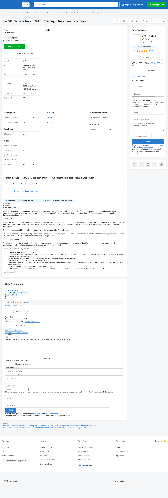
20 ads (15, 295)
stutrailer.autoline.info (13, 306)
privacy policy (36, 414)
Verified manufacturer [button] (17, 292)
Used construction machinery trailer (26, 426)
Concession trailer (64, 428)
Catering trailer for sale (28, 428)
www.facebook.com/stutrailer (16, 333)
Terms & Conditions (47, 447)
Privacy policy (45, 451)
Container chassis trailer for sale (52, 426)
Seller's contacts (8, 456)
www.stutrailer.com (12, 329)
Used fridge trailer (79, 428)
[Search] (36, 4)
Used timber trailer (72, 426)
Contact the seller (14, 46)
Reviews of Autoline (47, 460)
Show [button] (22, 322)
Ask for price (12, 38)
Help (3, 451)
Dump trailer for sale (88, 426)
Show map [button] (47, 358)
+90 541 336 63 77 (32, 322)
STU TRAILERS (11, 290)
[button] (116, 21)
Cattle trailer (7, 426)
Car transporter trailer (10, 428)
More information (138, 76)
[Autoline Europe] (10, 5)
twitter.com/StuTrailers (14, 331)
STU (25, 61)
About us (5, 447)
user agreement (52, 414)
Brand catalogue (46, 464)
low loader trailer (29, 74)
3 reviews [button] (26, 302)
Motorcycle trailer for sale (47, 428)
